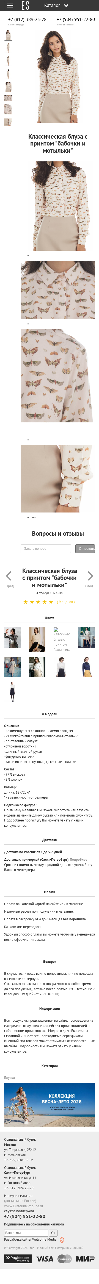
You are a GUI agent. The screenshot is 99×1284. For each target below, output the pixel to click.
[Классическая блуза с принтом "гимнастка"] (86, 637)
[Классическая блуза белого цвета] (62, 667)
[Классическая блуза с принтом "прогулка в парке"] (12, 667)
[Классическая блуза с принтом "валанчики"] (62, 639)
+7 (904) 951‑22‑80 (76, 19)
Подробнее (78, 859)
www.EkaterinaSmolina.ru (23, 1206)
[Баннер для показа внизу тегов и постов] (49, 1105)
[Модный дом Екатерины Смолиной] (23, 5)
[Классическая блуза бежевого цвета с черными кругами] (37, 639)
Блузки (9, 1077)
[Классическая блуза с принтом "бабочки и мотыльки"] (58, 76)
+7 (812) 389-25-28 (27, 19)
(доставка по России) (20, 1200)
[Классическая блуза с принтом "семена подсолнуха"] (37, 667)
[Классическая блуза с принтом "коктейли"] (12, 691)
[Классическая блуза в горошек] (86, 667)
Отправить (87, 548)
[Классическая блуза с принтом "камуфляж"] (12, 637)
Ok (53, 1232)
